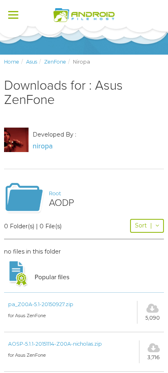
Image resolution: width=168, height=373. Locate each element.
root (55, 193)
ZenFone (55, 62)
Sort (143, 225)
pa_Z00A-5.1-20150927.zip (40, 304)
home (11, 62)
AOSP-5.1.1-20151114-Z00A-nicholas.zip (55, 344)
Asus (31, 62)
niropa (43, 146)
